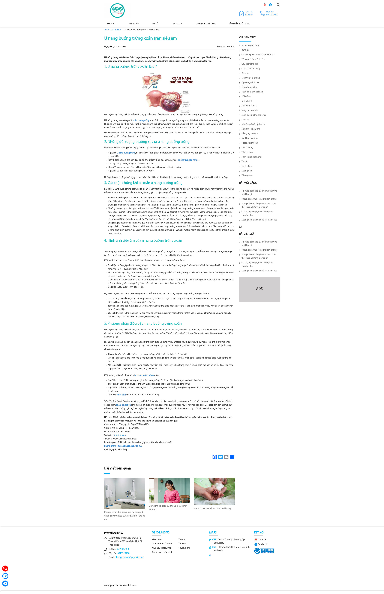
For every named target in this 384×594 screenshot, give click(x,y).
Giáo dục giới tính (205, 24)
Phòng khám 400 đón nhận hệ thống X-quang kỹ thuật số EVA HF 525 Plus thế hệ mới (124, 516)
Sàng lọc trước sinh (250, 110)
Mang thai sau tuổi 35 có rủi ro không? (213, 509)
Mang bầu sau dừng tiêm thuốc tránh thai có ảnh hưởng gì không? (259, 205)
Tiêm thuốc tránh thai (252, 157)
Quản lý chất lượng (161, 548)
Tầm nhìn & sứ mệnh (162, 544)
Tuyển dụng (247, 166)
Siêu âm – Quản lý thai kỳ (253, 124)
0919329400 (123, 549)
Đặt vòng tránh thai (250, 83)
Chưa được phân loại (251, 69)
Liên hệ (182, 544)
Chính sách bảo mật (162, 552)
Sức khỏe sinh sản (250, 143)
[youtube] (265, 5)
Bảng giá (245, 50)
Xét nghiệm (247, 171)
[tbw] (264, 551)
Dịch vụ (111, 24)
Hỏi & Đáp (134, 24)
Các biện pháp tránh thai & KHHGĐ (258, 55)
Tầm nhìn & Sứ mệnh (239, 24)
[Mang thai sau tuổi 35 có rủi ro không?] (214, 492)
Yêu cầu (249, 12)
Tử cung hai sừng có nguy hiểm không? (259, 199)
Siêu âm (245, 120)
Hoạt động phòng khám (253, 92)
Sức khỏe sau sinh (250, 138)
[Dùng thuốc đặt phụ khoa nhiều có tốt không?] (169, 490)
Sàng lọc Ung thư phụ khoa (254, 115)
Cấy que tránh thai (250, 64)
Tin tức (155, 24)
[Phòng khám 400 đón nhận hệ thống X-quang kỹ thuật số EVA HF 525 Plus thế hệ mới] (124, 493)
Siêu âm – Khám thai (251, 129)
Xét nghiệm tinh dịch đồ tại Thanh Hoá (259, 220)
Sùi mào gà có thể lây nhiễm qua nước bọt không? (259, 193)
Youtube (261, 539)
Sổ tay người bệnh (250, 134)
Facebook (262, 544)
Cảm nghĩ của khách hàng (253, 59)
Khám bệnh (247, 101)
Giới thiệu (157, 539)
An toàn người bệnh (251, 45)
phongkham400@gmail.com (129, 557)
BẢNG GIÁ (177, 24)
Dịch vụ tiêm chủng (251, 78)
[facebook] (270, 5)
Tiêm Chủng (247, 148)
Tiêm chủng (247, 152)
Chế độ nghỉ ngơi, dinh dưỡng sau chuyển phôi (257, 213)
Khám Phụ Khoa (249, 106)
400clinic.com (119, 435)
